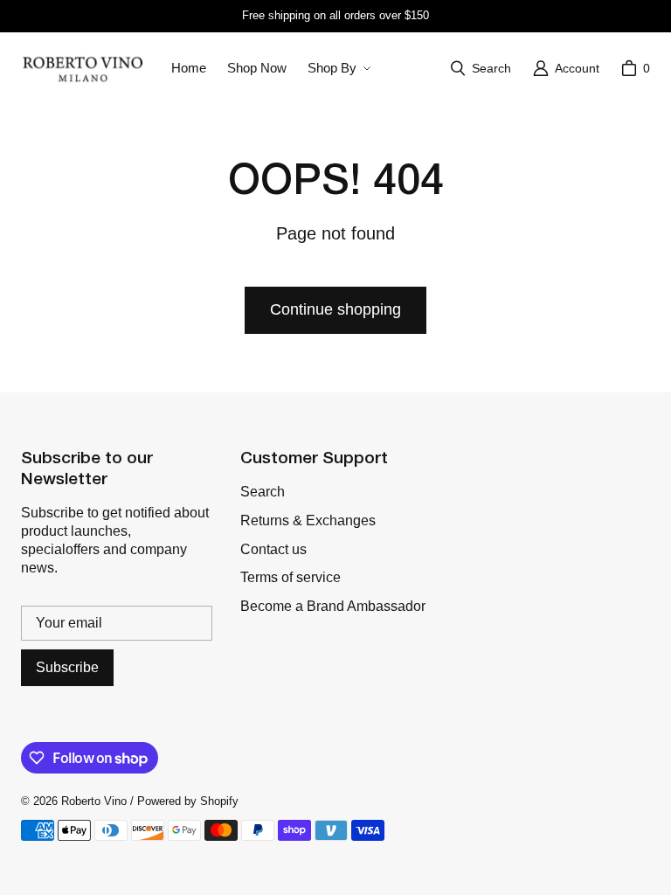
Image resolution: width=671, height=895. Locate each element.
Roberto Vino (94, 801)
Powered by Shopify (188, 801)
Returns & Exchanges (308, 520)
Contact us (273, 549)
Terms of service (290, 577)
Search (262, 491)
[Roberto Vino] (82, 68)
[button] (337, 68)
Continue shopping (335, 309)
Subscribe (67, 667)
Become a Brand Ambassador (332, 606)
